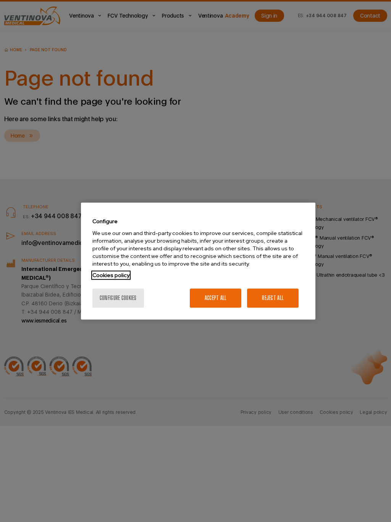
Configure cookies (118, 298)
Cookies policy (110, 275)
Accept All (216, 298)
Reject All (273, 298)
